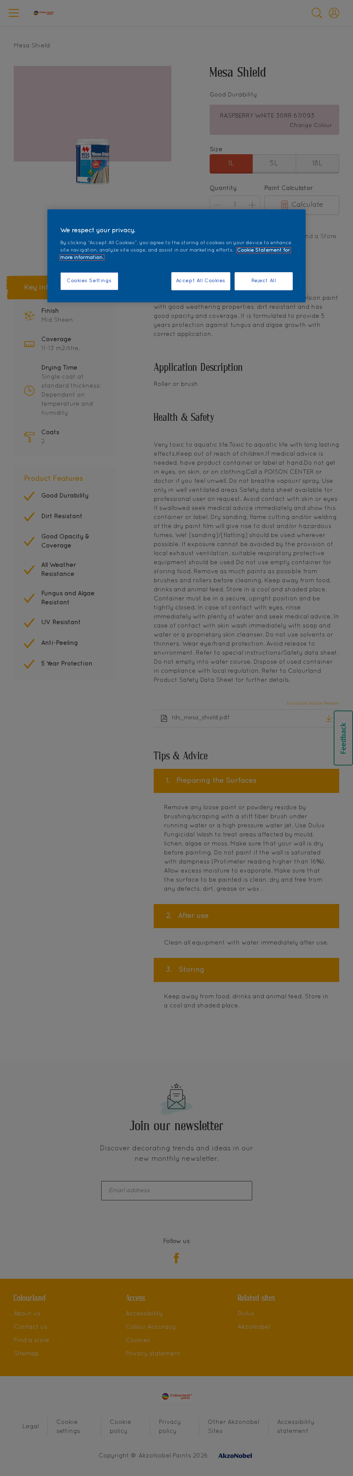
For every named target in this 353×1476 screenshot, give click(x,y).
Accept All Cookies (201, 281)
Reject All (263, 281)
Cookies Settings (89, 281)
